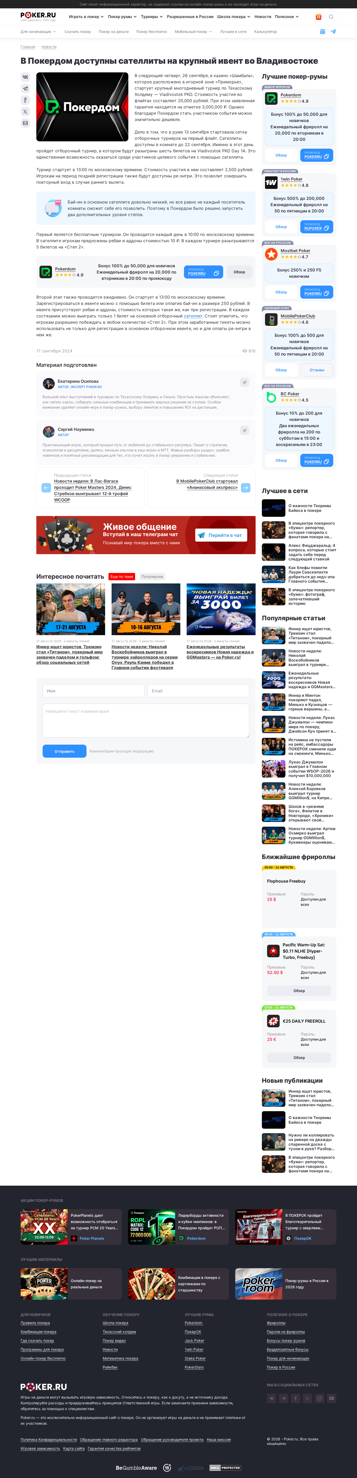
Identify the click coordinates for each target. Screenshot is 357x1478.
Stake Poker (195, 1358)
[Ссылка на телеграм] (333, 31)
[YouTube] (331, 1398)
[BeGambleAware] (136, 1468)
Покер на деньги (114, 31)
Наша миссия (219, 1439)
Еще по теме (122, 576)
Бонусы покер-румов (286, 1340)
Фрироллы (276, 1322)
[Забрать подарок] (318, 17)
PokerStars (194, 1367)
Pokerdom (65, 268)
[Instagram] (319, 1398)
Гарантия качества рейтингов (114, 1448)
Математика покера (120, 1358)
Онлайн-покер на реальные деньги (86, 1283)
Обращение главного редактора (109, 1439)
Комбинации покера (38, 1331)
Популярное (152, 576)
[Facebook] (295, 1398)
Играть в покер (84, 16)
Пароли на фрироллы (286, 1331)
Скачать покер (78, 31)
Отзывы (317, 370)
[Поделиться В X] (25, 111)
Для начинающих (36, 31)
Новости (263, 16)
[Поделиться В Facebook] (25, 100)
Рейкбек (110, 1367)
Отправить (64, 751)
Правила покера (35, 1322)
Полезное (284, 16)
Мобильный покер (191, 31)
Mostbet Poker (295, 250)
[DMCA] (225, 1468)
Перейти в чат (225, 535)
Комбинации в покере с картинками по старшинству (199, 1283)
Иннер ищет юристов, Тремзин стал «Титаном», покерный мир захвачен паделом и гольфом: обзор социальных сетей (69, 654)
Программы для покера (42, 1349)
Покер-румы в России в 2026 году (307, 1283)
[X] (307, 1398)
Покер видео (114, 1340)
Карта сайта (74, 1448)
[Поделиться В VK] (25, 77)
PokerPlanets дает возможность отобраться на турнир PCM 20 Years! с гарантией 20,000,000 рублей (94, 1222)
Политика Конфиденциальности (49, 1439)
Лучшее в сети (233, 31)
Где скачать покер (37, 1340)
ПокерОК (303, 1238)
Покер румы (120, 16)
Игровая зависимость (40, 1448)
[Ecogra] (190, 1468)
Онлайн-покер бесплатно (43, 1358)
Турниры (149, 16)
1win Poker (291, 179)
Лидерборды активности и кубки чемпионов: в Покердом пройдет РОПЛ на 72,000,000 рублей (201, 1222)
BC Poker (290, 393)
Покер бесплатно (151, 31)
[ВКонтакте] (271, 1398)
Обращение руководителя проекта (172, 1439)
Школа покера (231, 16)
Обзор (239, 272)
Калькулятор (265, 31)
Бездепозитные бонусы (288, 1349)
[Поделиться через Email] (25, 123)
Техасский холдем (119, 1331)
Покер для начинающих (288, 1358)
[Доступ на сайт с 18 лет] (167, 1468)
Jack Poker (194, 1340)
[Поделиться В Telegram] (25, 88)
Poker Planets (92, 1238)
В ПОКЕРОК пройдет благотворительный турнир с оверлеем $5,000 (304, 1222)
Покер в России (281, 1367)
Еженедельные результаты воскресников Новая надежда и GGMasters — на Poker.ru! (220, 652)
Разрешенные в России (190, 16)
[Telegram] (283, 1398)
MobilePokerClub (298, 315)
